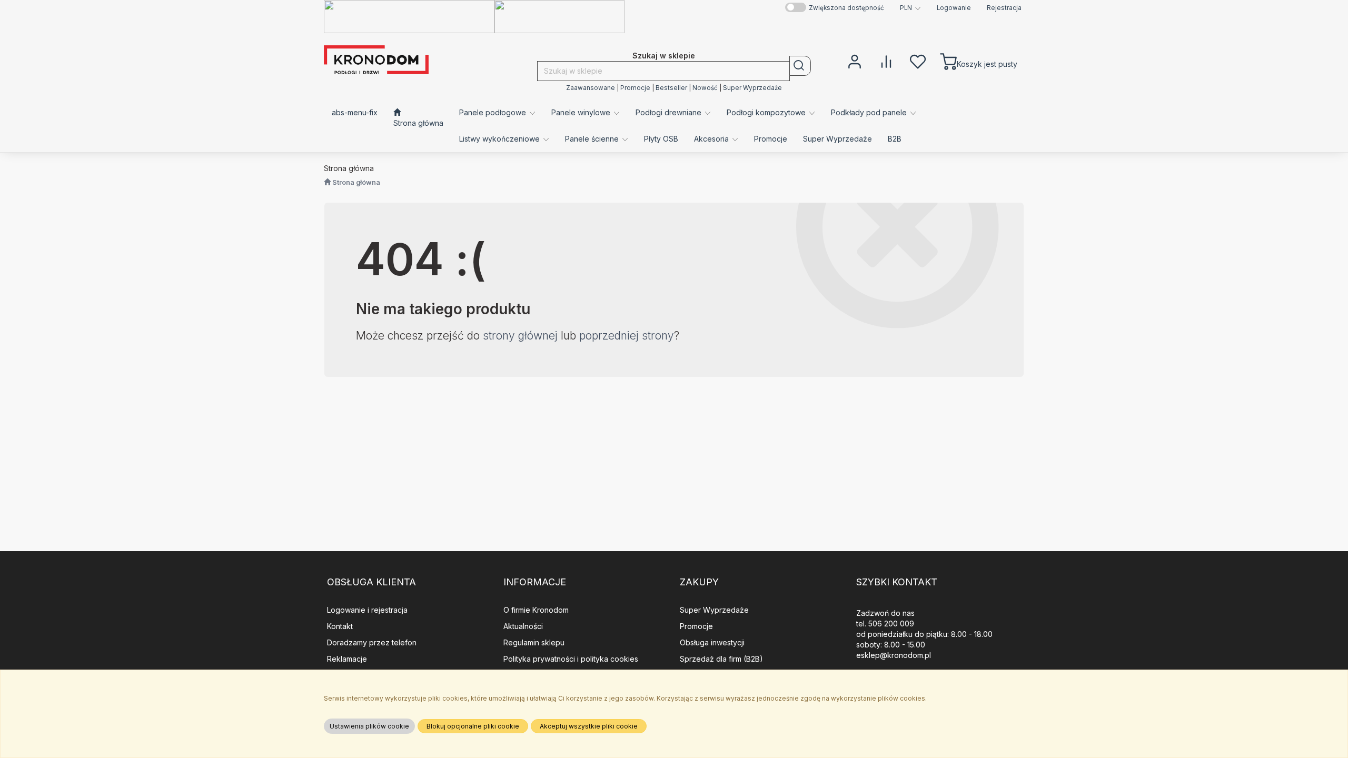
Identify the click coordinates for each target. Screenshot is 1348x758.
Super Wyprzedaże (752, 88)
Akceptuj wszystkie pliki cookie (589, 726)
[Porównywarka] (886, 60)
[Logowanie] (854, 60)
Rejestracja (1004, 8)
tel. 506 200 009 (885, 623)
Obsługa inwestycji (712, 642)
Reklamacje (347, 658)
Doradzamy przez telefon (372, 642)
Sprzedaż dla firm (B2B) (721, 658)
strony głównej (520, 335)
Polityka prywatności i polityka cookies (570, 658)
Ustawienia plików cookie (369, 726)
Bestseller (671, 88)
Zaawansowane (590, 88)
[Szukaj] (800, 66)
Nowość (705, 88)
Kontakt (340, 626)
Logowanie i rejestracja (367, 609)
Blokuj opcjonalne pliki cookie (473, 726)
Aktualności (523, 626)
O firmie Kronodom (536, 609)
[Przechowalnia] (918, 60)
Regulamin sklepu (533, 642)
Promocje (635, 88)
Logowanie (954, 8)
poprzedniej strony (626, 335)
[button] (910, 8)
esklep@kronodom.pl (893, 655)
